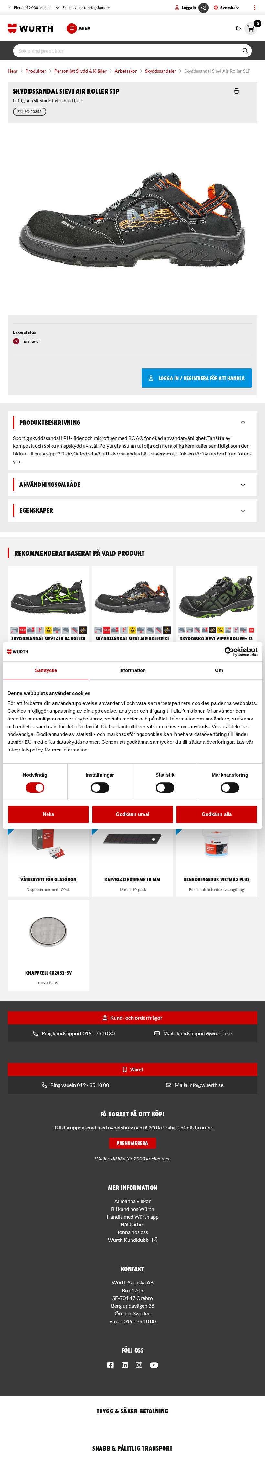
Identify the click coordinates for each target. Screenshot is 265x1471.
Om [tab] (219, 670)
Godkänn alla (217, 814)
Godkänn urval (132, 814)
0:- (246, 26)
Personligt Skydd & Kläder (80, 71)
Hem (12, 71)
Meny (84, 28)
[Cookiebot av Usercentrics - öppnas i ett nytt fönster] (229, 652)
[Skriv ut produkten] (236, 91)
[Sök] (245, 50)
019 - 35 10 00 (140, 1321)
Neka (48, 814)
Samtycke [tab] (46, 670)
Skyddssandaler (160, 71)
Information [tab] (132, 670)
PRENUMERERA (132, 1143)
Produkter (36, 71)
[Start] (32, 28)
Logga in (189, 7)
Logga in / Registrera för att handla (202, 378)
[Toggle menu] (254, 7)
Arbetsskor (126, 71)
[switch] (100, 787)
